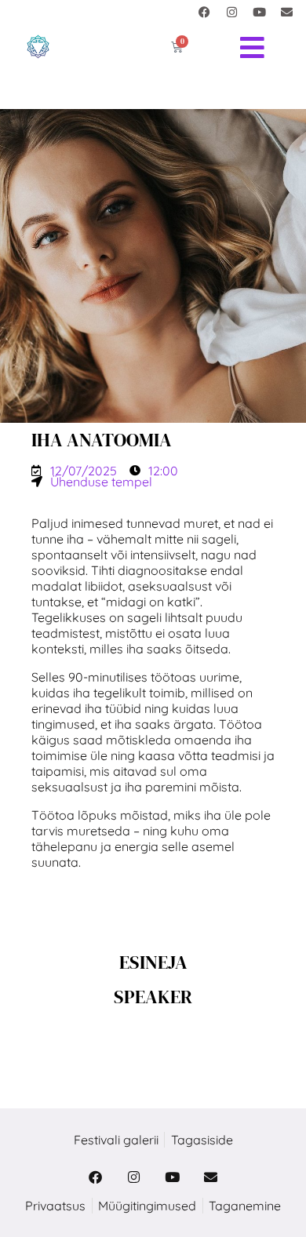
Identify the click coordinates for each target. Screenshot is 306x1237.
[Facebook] (204, 12)
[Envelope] (286, 12)
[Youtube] (259, 12)
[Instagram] (231, 12)
